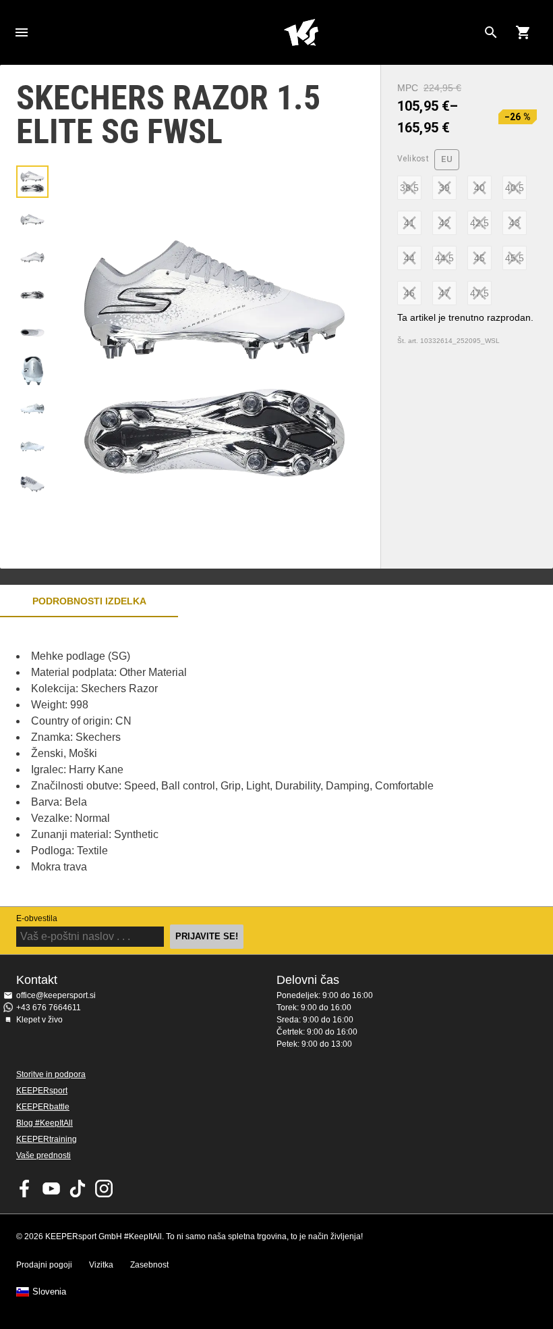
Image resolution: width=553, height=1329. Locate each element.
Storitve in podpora (51, 1074)
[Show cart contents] (523, 32)
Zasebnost (149, 1265)
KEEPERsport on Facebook (25, 1188)
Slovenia (49, 1292)
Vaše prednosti (43, 1155)
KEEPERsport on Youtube (51, 1188)
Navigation (21, 32)
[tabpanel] (236, 761)
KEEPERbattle (42, 1107)
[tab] (32, 181)
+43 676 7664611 (48, 1007)
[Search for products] (490, 32)
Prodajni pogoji (44, 1265)
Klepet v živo (39, 1019)
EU (447, 159)
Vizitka (101, 1265)
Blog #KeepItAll (44, 1123)
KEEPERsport (41, 1090)
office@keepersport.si (56, 995)
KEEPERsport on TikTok (77, 1188)
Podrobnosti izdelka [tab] (89, 601)
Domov (300, 32)
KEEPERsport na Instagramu (104, 1188)
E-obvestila (36, 918)
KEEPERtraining (46, 1139)
